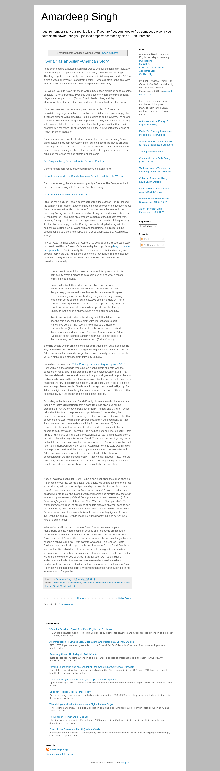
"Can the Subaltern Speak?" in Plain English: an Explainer (81, 629)
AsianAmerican (73, 583)
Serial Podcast (67, 586)
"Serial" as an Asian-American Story (76, 61)
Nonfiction (101, 583)
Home (80, 598)
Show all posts (110, 52)
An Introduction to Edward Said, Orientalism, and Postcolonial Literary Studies (92, 641)
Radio (120, 583)
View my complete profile (60, 754)
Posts (146, 239)
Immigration (88, 583)
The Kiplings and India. (151, 151)
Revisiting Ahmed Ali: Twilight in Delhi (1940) (73, 654)
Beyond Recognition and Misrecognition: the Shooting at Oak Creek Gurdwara (92, 666)
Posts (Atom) (66, 604)
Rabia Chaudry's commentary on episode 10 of (98, 364)
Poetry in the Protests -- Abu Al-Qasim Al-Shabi (75, 729)
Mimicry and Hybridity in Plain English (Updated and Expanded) (84, 679)
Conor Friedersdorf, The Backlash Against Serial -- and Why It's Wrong (83, 176)
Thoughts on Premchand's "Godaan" (69, 716)
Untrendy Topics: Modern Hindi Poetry (70, 691)
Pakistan (111, 583)
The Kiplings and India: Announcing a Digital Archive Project (82, 704)
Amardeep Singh (79, 16)
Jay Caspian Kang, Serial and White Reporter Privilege (74, 161)
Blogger (124, 762)
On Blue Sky (146, 74)
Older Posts (124, 598)
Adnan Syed (59, 583)
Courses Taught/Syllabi (151, 67)
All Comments (151, 245)
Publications (145, 60)
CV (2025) (144, 64)
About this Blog (147, 70)
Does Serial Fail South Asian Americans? (67, 194)
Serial (56, 586)
